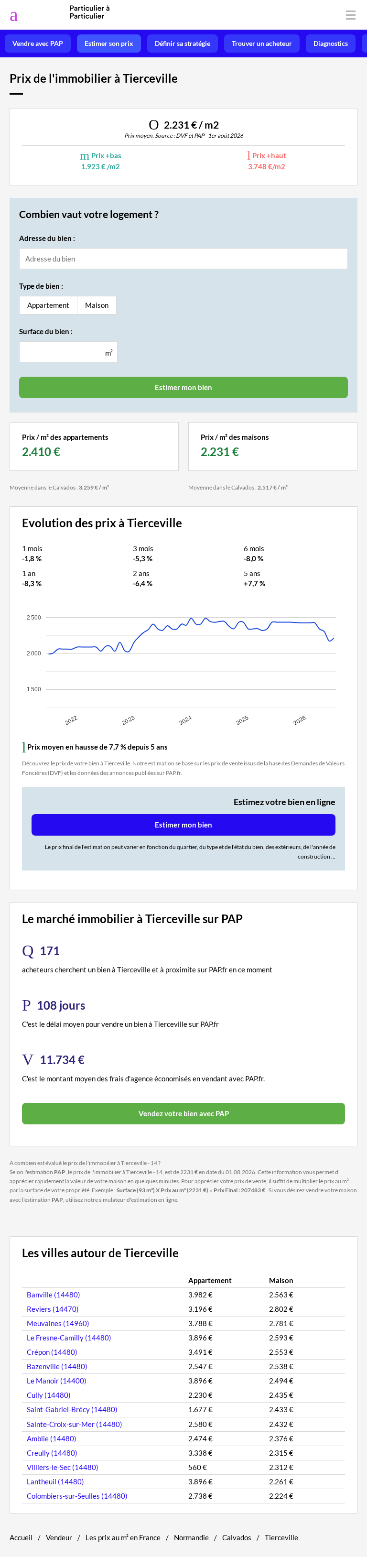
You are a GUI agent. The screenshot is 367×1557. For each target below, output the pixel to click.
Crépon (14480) (52, 1352)
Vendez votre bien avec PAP (184, 1113)
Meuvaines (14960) (58, 1323)
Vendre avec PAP (37, 43)
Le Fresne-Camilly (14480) (69, 1337)
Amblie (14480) (51, 1438)
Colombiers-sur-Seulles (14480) (77, 1496)
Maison (96, 305)
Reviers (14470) (53, 1309)
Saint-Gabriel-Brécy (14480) (72, 1409)
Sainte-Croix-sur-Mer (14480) (74, 1424)
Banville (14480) (53, 1294)
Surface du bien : (46, 331)
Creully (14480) (52, 1452)
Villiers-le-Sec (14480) (62, 1467)
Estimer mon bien (183, 824)
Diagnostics (330, 43)
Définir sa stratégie (182, 43)
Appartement (48, 305)
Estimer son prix (109, 43)
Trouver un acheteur (262, 43)
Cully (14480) (49, 1395)
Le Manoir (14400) (56, 1380)
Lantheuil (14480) (55, 1481)
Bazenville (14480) (57, 1366)
